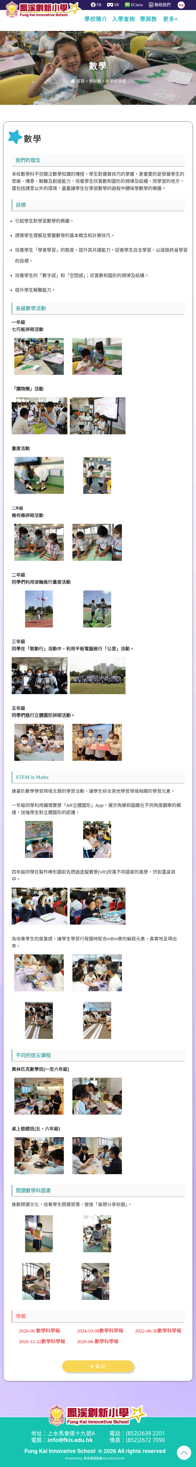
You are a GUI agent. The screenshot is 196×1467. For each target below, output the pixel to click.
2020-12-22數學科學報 (42, 1341)
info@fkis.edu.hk (70, 1440)
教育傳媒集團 (93, 1458)
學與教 (148, 19)
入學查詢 (123, 19)
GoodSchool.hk (114, 1458)
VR (116, 4)
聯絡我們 (162, 4)
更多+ (170, 19)
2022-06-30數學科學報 (158, 1330)
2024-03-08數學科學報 (100, 1330)
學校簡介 (95, 19)
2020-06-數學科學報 (98, 1341)
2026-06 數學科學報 (39, 1330)
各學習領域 (115, 81)
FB (98, 4)
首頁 (80, 81)
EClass (136, 4)
